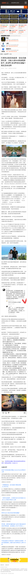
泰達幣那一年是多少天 (12, 463)
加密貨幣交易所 (11, 573)
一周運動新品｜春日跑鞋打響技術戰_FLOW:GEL (11, 485)
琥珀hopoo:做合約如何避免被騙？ (11, 512)
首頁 (1, 54)
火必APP (6, 54)
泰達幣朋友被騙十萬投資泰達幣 (12, 461)
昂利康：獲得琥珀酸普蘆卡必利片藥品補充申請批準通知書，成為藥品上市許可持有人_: (14, 525)
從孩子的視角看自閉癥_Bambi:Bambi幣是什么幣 (14, 470)
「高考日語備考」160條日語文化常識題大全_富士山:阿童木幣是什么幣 (14, 498)
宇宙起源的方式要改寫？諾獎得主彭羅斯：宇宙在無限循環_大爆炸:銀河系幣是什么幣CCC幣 (14, 542)
